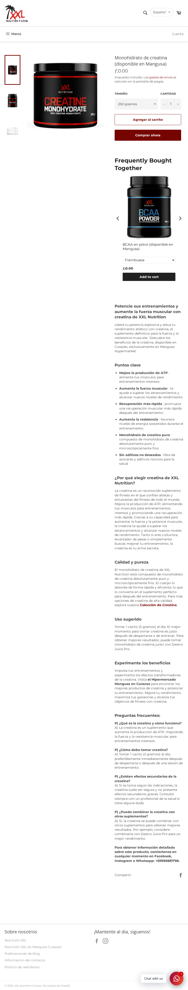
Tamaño (121, 93)
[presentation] (118, 218)
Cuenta (177, 34)
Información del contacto (25, 960)
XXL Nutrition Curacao (27, 985)
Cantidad (168, 93)
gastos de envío (160, 77)
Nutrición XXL (16, 940)
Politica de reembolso (22, 967)
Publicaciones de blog (22, 954)
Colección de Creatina (158, 605)
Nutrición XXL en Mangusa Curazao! (33, 947)
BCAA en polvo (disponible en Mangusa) (148, 246)
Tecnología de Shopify (56, 985)
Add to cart (149, 277)
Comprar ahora (147, 135)
